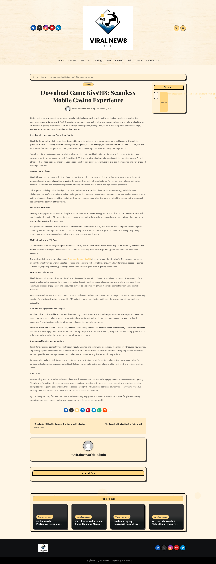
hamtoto (171, 94)
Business (73, 60)
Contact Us (152, 60)
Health (85, 60)
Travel (139, 60)
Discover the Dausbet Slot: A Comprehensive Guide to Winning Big (164, 524)
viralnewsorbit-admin (83, 109)
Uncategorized (44, 517)
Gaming (97, 60)
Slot (213, 94)
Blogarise (115, 560)
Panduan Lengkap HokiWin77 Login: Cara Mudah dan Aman (125, 524)
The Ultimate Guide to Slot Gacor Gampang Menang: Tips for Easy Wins (89, 524)
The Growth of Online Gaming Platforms (122, 424)
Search (168, 87)
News (108, 60)
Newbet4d (206, 94)
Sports (118, 60)
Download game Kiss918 (79, 259)
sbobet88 (194, 94)
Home (60, 60)
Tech (129, 60)
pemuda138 (180, 94)
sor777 (187, 94)
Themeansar (127, 560)
